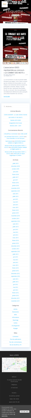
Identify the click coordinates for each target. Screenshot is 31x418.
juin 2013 (15, 257)
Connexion (15, 336)
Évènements (15, 312)
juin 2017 (15, 180)
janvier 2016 (15, 185)
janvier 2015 (15, 213)
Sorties (15, 323)
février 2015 (15, 210)
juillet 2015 (15, 196)
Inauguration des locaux (15, 123)
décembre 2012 (15, 273)
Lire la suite (7, 96)
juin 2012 (15, 284)
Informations (15, 317)
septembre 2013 (15, 251)
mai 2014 (15, 232)
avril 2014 (15, 235)
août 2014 (15, 224)
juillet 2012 (15, 281)
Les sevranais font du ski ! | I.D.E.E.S (14, 136)
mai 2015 (15, 202)
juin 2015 (15, 199)
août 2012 (15, 279)
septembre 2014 (15, 221)
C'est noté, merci (25, 411)
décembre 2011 (15, 298)
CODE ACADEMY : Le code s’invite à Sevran (15, 114)
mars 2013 (15, 265)
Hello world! (24, 134)
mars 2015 (15, 207)
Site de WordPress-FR (15, 345)
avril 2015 (15, 204)
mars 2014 (15, 237)
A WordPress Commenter (11, 134)
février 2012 (15, 293)
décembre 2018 (15, 166)
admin (7, 74)
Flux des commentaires (15, 342)
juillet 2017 (15, 177)
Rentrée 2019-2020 (15, 120)
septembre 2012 (15, 276)
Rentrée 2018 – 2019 (15, 125)
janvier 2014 (15, 243)
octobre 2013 (15, 248)
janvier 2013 (15, 270)
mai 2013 (15, 260)
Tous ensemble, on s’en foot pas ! (15, 138)
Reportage (15, 320)
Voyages (15, 328)
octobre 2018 (15, 169)
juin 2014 (15, 229)
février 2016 (15, 182)
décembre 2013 (15, 246)
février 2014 (15, 240)
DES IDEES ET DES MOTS (15, 117)
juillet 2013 (15, 254)
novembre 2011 (15, 301)
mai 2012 (15, 287)
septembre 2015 (15, 191)
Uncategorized (15, 325)
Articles (13, 74)
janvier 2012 (15, 295)
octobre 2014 (15, 218)
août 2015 (15, 193)
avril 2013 (15, 262)
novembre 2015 (15, 188)
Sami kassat (8, 141)
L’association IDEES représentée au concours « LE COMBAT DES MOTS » (14, 70)
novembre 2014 (15, 216)
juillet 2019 (15, 163)
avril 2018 (15, 171)
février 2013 (15, 268)
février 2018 (15, 174)
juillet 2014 (15, 226)
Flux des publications (15, 339)
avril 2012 (15, 290)
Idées (15, 314)
